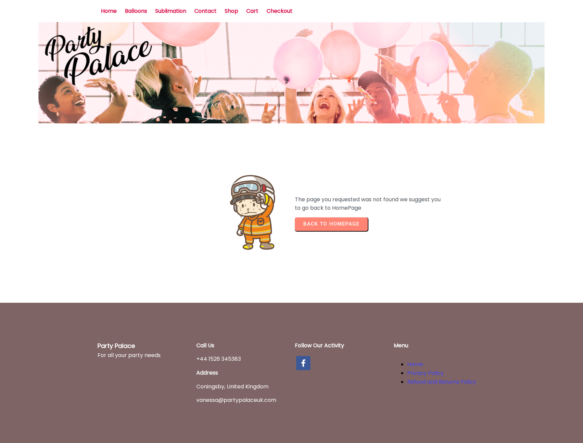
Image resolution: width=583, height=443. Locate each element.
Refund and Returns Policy (441, 382)
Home (415, 364)
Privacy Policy (425, 373)
